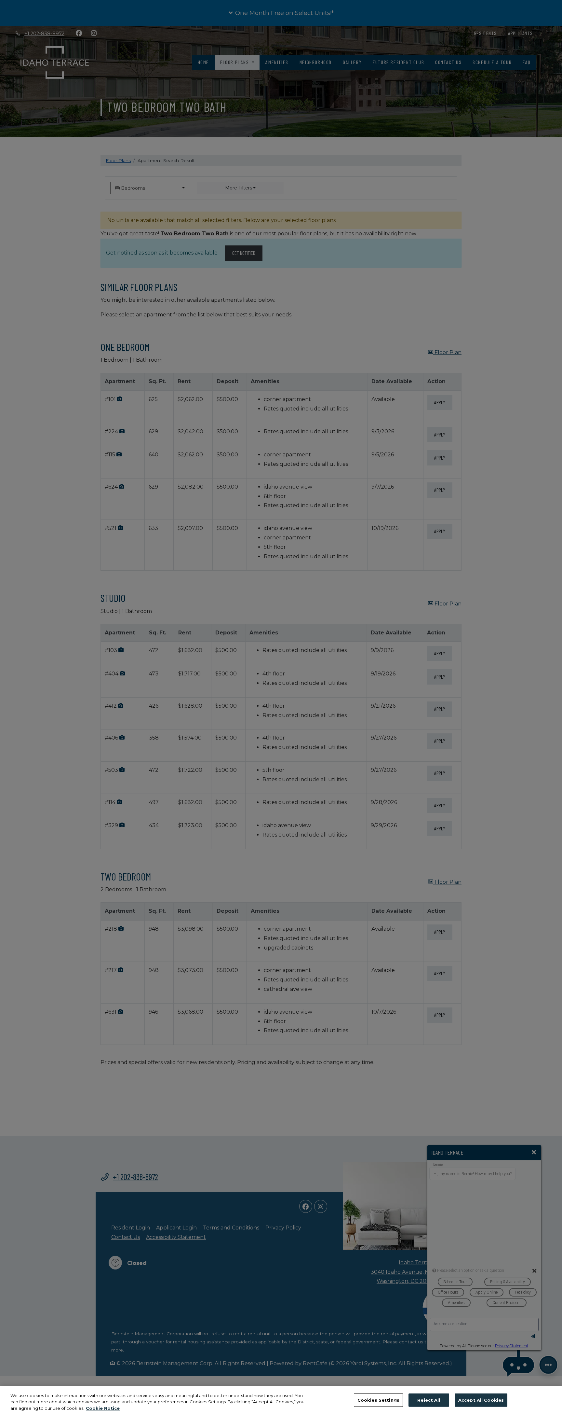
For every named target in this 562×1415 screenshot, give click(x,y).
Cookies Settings (378, 1399)
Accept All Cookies (481, 1399)
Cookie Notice (103, 1408)
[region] (281, 1400)
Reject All (428, 1399)
